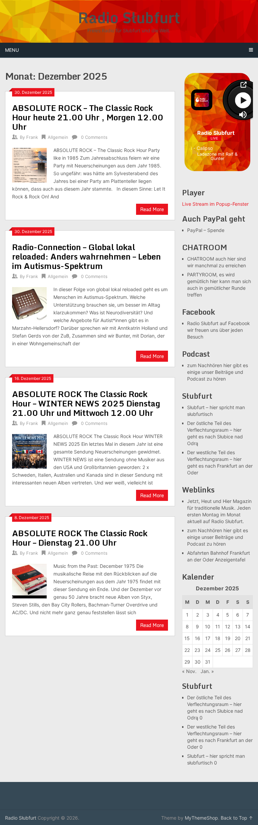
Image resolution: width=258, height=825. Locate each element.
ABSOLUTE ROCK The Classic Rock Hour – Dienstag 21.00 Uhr (79, 537)
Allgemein (58, 137)
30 (198, 662)
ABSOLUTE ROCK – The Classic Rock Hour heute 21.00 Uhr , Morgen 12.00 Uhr (87, 117)
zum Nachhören (204, 365)
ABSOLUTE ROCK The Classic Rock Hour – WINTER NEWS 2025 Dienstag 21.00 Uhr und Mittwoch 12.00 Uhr (86, 403)
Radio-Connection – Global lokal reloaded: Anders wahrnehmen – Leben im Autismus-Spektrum (86, 256)
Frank (32, 137)
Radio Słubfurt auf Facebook (218, 323)
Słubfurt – (197, 407)
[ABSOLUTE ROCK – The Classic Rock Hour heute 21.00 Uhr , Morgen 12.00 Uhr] (29, 164)
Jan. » (207, 671)
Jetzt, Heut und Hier (209, 501)
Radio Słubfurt (129, 17)
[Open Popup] (243, 84)
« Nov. (189, 671)
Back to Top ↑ (237, 818)
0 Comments (94, 137)
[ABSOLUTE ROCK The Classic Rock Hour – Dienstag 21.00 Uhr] (29, 580)
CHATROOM (200, 259)
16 (197, 638)
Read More (152, 209)
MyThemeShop (201, 818)
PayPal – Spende (205, 230)
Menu (12, 50)
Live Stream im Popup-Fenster (215, 204)
